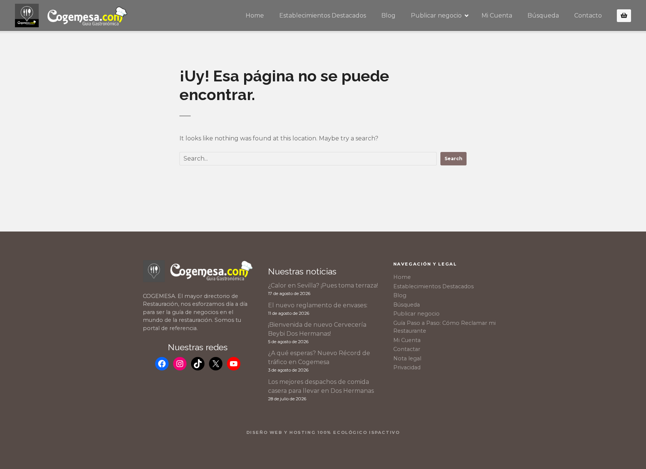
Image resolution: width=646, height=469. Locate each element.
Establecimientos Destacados (322, 15)
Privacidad (407, 367)
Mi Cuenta (497, 15)
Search (453, 158)
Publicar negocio (436, 15)
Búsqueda (543, 15)
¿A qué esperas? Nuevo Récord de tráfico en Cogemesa (319, 358)
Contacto (588, 15)
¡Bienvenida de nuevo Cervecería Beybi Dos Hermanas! (317, 329)
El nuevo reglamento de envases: (317, 305)
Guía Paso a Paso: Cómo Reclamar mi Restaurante (444, 327)
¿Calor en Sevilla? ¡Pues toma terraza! (323, 285)
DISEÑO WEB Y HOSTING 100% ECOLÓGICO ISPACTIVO (323, 432)
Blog (388, 15)
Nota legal (407, 358)
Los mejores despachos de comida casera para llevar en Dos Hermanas (321, 386)
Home (255, 15)
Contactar (406, 349)
